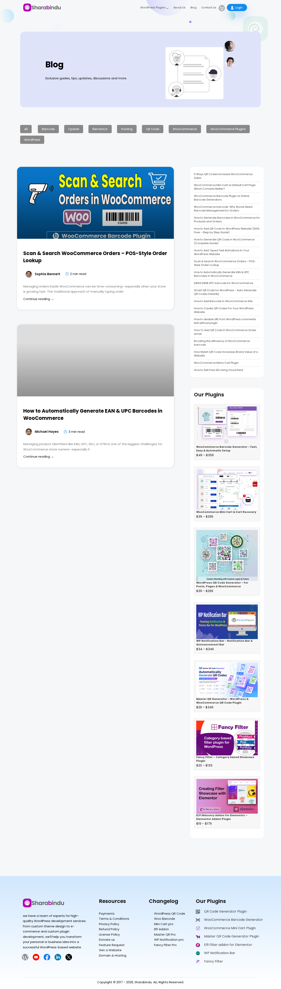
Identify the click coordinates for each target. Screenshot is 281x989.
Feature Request (112, 945)
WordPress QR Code (169, 913)
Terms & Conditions (114, 918)
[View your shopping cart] (222, 8)
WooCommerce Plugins (228, 129)
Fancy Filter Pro (165, 945)
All (26, 129)
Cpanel (73, 129)
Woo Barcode (164, 918)
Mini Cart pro (163, 924)
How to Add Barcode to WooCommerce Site (223, 301)
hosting (126, 129)
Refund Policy (109, 929)
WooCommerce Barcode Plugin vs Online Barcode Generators (221, 197)
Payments (107, 913)
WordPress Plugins (152, 7)
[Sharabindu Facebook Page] (47, 959)
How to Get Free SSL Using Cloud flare (218, 370)
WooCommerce (185, 129)
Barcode (48, 129)
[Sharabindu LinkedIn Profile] (58, 959)
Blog (193, 7)
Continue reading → (38, 299)
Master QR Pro (165, 934)
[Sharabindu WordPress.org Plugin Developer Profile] (25, 959)
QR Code (152, 129)
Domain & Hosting (112, 955)
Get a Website (110, 950)
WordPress (32, 140)
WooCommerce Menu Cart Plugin (216, 363)
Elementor (100, 129)
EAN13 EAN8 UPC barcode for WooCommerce (223, 283)
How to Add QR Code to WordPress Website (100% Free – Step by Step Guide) (227, 230)
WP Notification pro (169, 939)
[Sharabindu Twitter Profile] (68, 959)
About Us (179, 7)
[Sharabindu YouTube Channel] (36, 959)
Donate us (107, 939)
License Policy (109, 934)
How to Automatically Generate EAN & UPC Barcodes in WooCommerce (221, 274)
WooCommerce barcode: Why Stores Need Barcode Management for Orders (223, 208)
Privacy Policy (109, 924)
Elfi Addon (161, 929)
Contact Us (208, 7)
